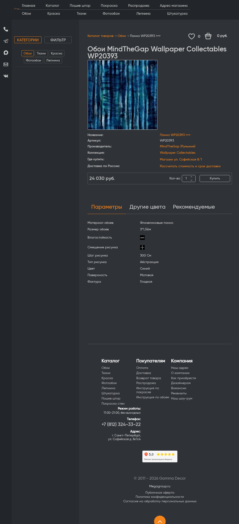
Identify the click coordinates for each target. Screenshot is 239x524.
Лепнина (53, 60)
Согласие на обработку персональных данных (160, 501)
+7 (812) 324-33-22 (121, 424)
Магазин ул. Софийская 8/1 (181, 159)
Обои (28, 53)
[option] (122, 95)
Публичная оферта (159, 492)
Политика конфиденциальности (160, 497)
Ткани (41, 53)
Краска (56, 53)
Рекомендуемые (194, 207)
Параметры (106, 207)
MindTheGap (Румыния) (177, 146)
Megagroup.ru (159, 486)
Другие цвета (147, 207)
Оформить (218, 36)
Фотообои (33, 60)
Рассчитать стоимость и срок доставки (190, 166)
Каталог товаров (100, 36)
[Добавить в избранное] (152, 65)
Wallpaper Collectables (177, 152)
